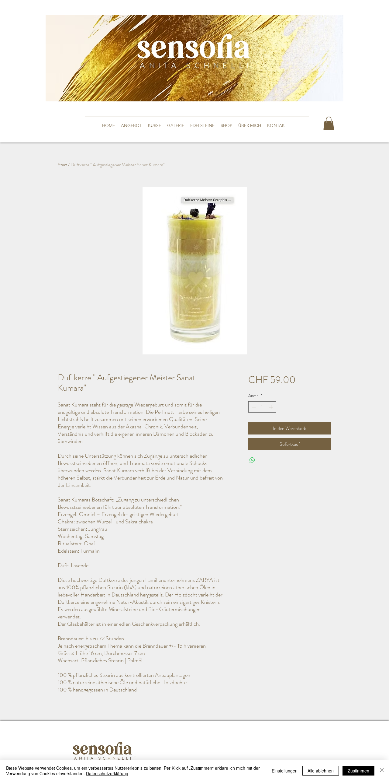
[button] (328, 123)
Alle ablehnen (321, 771)
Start (62, 164)
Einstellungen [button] (285, 771)
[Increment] (271, 407)
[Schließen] (381, 770)
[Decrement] (253, 407)
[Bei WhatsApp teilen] (252, 460)
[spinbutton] (262, 407)
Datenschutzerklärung (107, 773)
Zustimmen (358, 771)
